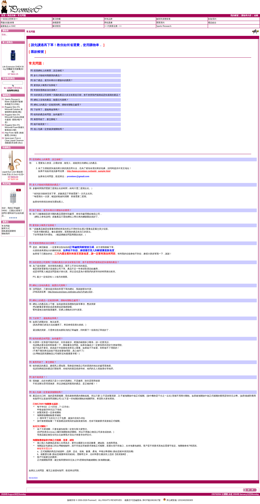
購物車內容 (246, 15)
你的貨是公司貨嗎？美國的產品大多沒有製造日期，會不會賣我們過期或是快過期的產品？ (77, 95)
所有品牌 (108, 19)
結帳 (256, 15)
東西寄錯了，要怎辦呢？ (46, 119)
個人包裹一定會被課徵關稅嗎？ (49, 129)
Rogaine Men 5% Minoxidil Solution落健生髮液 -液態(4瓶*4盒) (14, 118)
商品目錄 (11, 15)
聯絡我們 (6, 233)
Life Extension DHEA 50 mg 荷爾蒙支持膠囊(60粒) (13, 69)
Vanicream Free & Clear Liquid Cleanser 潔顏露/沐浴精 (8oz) (14, 140)
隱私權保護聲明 (9, 231)
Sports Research (163, 26)
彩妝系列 (212, 19)
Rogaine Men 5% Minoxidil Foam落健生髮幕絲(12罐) (14, 127)
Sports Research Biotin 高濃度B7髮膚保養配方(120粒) (14, 101)
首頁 (3, 15)
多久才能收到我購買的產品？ (48, 75)
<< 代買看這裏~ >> (113, 26)
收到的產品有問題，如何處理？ (49, 114)
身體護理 (56, 22)
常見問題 (22, 15)
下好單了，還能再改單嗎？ (47, 109)
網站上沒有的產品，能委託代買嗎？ (51, 100)
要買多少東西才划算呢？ (46, 85)
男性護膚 (108, 22)
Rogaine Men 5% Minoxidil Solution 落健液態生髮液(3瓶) (14, 109)
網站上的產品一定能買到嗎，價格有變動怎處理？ (57, 105)
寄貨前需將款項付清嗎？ (46, 90)
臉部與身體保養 (163, 19)
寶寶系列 (160, 22)
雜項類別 (56, 26)
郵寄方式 (6, 228)
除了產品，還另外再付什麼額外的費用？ (53, 80)
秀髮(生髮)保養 (7, 22)
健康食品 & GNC (8, 26)
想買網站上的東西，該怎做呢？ (49, 70)
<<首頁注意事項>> (9, 19)
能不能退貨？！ (41, 124)
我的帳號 (234, 15)
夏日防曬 (56, 19)
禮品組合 (212, 22)
